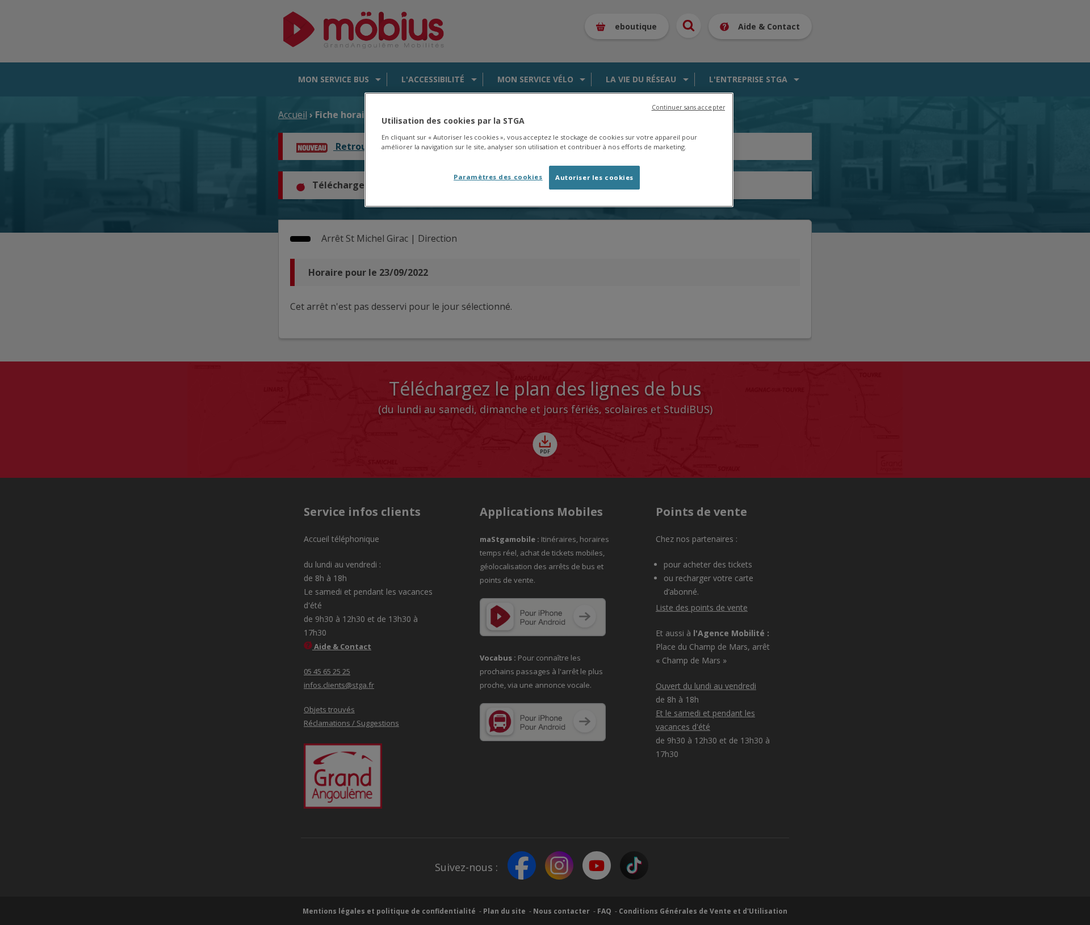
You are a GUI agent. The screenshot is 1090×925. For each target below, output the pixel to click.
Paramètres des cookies (498, 177)
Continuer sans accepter (688, 107)
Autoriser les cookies (594, 177)
